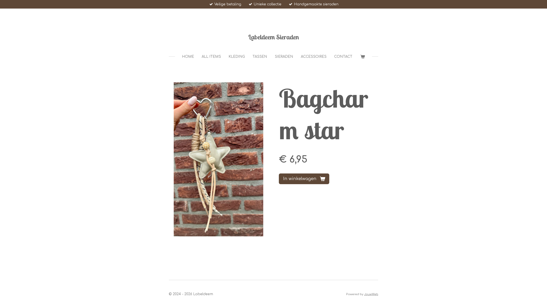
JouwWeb (371, 294)
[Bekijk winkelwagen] (362, 56)
